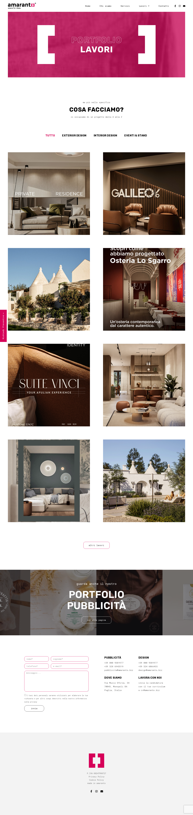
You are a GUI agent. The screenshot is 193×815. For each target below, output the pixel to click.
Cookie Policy (96, 780)
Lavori (143, 6)
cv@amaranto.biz (150, 690)
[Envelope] (184, 6)
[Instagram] (179, 6)
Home (87, 6)
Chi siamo (105, 6)
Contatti (164, 6)
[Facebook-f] (175, 6)
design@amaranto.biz (150, 670)
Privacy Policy (97, 776)
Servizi (125, 6)
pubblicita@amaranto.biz (118, 670)
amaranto (101, 783)
